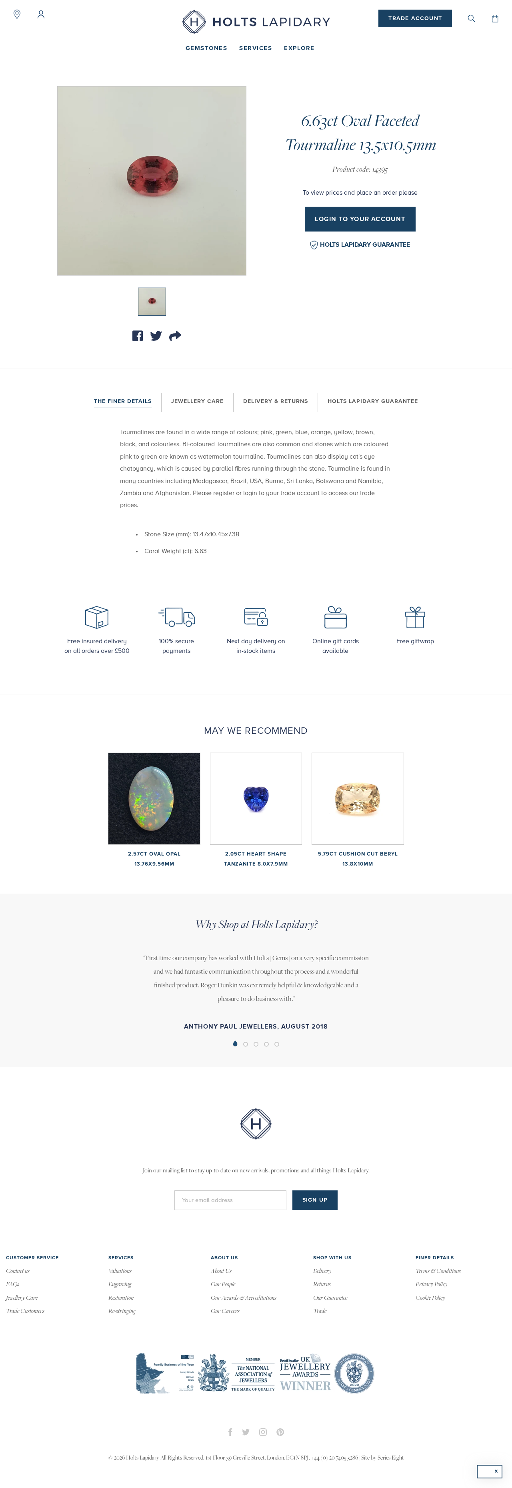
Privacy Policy (432, 1284)
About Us (221, 1271)
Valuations (120, 1271)
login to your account (360, 219)
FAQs (12, 1284)
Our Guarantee (330, 1298)
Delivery (322, 1271)
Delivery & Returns (275, 401)
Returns (322, 1284)
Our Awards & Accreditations (243, 1298)
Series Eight (391, 1458)
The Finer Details (123, 401)
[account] (41, 14)
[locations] (17, 14)
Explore (299, 48)
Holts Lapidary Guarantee (365, 245)
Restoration (121, 1298)
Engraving (119, 1284)
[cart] (495, 18)
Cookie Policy (430, 1298)
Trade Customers (25, 1311)
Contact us (18, 1271)
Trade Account (415, 18)
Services (255, 48)
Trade (319, 1311)
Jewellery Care (197, 401)
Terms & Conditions (438, 1271)
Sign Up (315, 1200)
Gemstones (207, 48)
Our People (223, 1284)
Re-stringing (122, 1311)
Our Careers (225, 1311)
